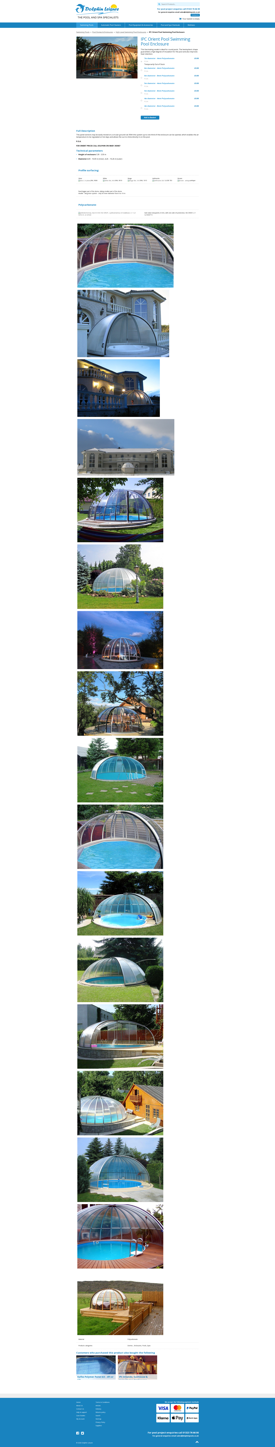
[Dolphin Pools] (97, 11)
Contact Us (195, 15)
